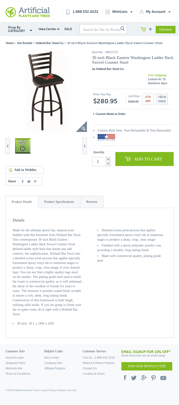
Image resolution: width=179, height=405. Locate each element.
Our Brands (24, 43)
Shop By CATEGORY (16, 29)
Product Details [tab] (22, 202)
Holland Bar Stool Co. (50, 43)
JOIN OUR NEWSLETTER (146, 366)
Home (10, 43)
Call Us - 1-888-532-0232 (99, 357)
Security (72, 390)
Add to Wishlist (25, 170)
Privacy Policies (57, 390)
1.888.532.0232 (85, 12)
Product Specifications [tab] (59, 202)
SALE (68, 29)
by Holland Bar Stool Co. (108, 69)
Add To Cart (148, 159)
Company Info (53, 363)
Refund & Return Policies (99, 363)
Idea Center (47, 29)
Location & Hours (94, 373)
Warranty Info (14, 368)
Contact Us (90, 368)
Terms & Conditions (18, 373)
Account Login (15, 357)
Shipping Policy (15, 363)
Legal (44, 390)
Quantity (98, 152)
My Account (156, 12)
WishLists (120, 12)
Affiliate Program (54, 368)
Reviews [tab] (91, 202)
